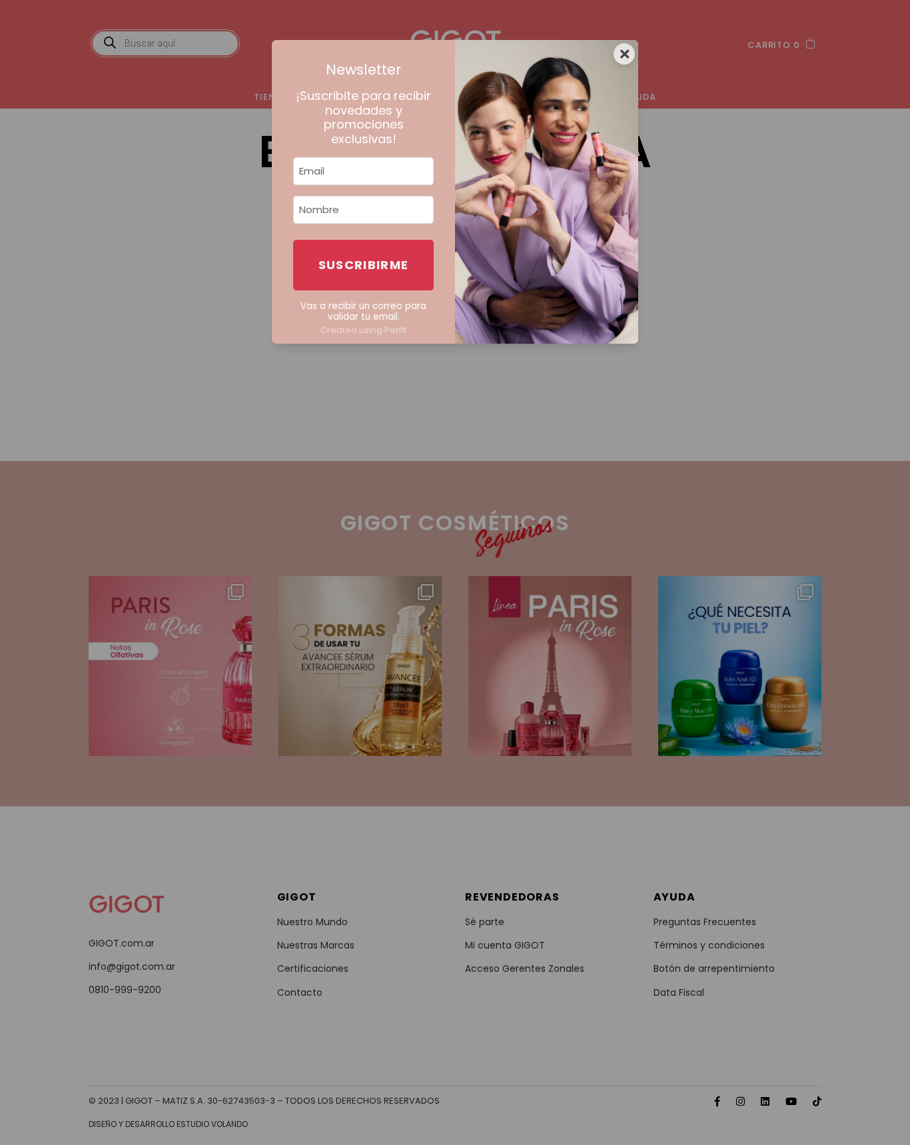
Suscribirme (363, 264)
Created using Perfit (363, 330)
